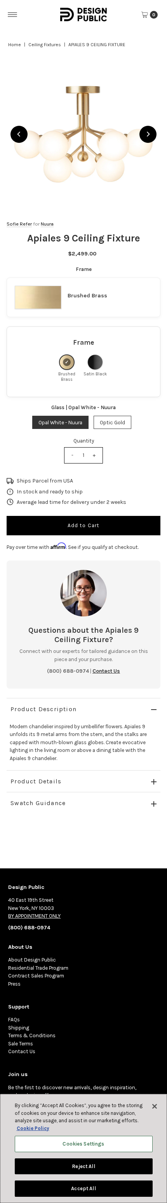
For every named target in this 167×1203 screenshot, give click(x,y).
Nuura (47, 224)
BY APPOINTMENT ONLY (34, 916)
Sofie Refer (19, 224)
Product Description (43, 709)
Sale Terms (20, 1044)
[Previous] (19, 134)
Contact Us (21, 1051)
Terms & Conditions (32, 1035)
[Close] (154, 1106)
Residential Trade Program (38, 968)
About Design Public (32, 960)
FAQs (14, 1019)
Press (14, 984)
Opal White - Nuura (60, 422)
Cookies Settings (83, 1144)
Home (14, 44)
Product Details (35, 781)
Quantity (83, 441)
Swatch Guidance (38, 803)
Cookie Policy (33, 1128)
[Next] (148, 134)
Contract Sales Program (36, 976)
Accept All (83, 1188)
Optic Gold (112, 422)
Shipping (18, 1028)
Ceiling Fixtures (44, 44)
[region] (83, 134)
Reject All (83, 1166)
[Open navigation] (13, 14)
